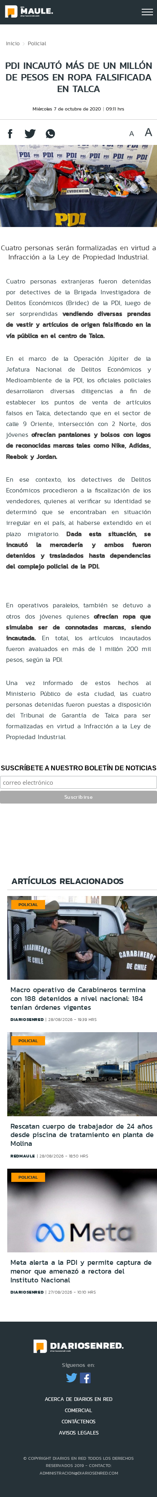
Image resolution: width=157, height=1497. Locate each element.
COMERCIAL (78, 1410)
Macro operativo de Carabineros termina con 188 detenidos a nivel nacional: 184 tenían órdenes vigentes (78, 998)
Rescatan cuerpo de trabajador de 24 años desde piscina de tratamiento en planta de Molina (82, 1135)
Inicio (13, 43)
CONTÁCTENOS (78, 1421)
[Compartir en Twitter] (30, 137)
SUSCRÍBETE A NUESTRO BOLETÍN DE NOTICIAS (79, 768)
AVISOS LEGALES (79, 1433)
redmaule (22, 1156)
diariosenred (26, 1019)
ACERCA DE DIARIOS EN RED (78, 1399)
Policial (37, 43)
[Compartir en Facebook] (10, 137)
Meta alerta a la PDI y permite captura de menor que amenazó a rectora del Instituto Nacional (81, 1271)
